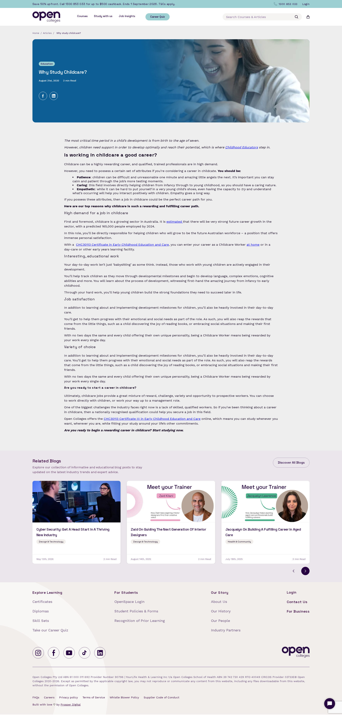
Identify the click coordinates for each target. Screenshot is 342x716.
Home (35, 33)
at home (253, 244)
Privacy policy (68, 697)
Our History (221, 611)
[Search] (296, 16)
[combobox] (262, 16)
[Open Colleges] (296, 653)
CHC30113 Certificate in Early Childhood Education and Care (122, 244)
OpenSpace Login (129, 602)
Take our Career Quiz (50, 630)
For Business (298, 611)
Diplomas (40, 611)
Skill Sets (40, 621)
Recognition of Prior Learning (139, 621)
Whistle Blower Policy (124, 697)
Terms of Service (94, 697)
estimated (174, 221)
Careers (49, 697)
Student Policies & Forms (136, 611)
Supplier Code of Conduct (161, 697)
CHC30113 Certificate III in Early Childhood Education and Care (152, 419)
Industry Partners (225, 630)
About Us (219, 602)
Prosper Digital (71, 704)
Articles (47, 33)
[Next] (305, 571)
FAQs (35, 697)
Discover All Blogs (291, 462)
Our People (220, 621)
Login (291, 592)
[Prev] (293, 571)
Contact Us (297, 602)
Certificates (42, 602)
